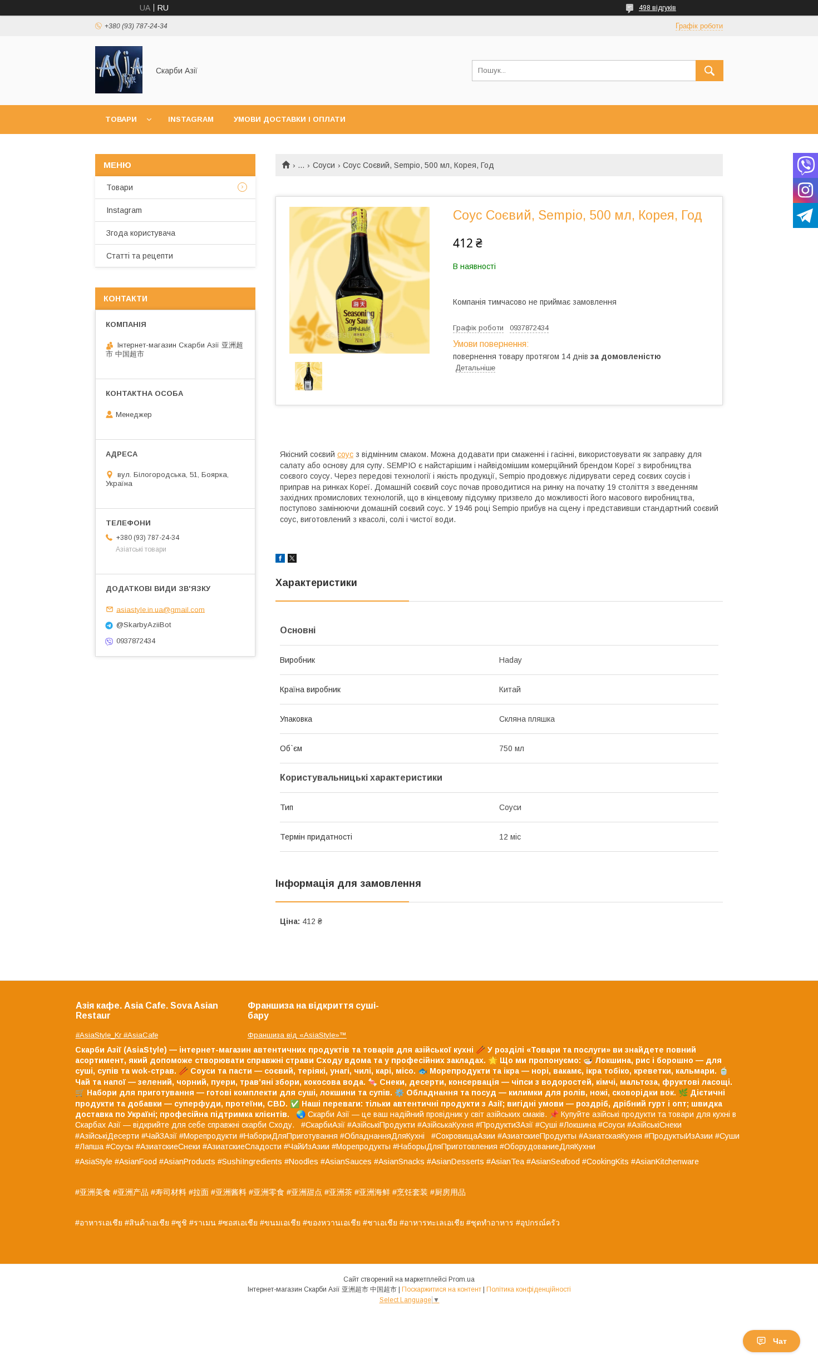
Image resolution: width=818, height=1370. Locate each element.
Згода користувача (140, 233)
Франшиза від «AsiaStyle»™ (297, 1035)
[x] (292, 559)
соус (345, 454)
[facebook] (280, 559)
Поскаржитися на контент (441, 1289)
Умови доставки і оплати (290, 119)
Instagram (191, 119)
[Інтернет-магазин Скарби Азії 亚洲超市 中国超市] (118, 90)
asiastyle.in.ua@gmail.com (160, 609)
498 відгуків (657, 8)
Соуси (324, 165)
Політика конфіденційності (528, 1289)
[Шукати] (709, 70)
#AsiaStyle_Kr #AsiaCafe (117, 1035)
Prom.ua (462, 1279)
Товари (121, 119)
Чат (780, 1341)
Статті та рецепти (139, 255)
